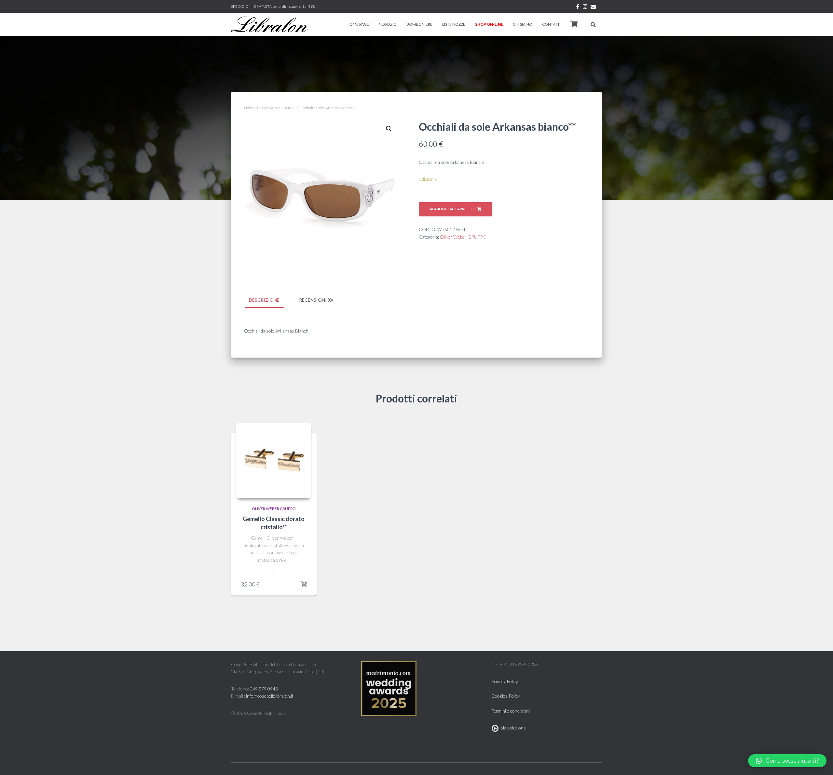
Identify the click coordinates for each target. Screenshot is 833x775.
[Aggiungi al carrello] (303, 584)
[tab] (269, 300)
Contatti (551, 24)
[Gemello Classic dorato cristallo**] (273, 460)
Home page (358, 24)
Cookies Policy (505, 696)
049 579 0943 (264, 688)
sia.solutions (512, 727)
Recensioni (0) (316, 300)
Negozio (388, 24)
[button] (787, 760)
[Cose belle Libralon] (269, 24)
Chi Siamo (522, 24)
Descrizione (264, 300)
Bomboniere (419, 24)
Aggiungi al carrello (452, 208)
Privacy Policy (504, 681)
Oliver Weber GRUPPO (277, 107)
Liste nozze (453, 24)
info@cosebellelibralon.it (270, 696)
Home (249, 107)
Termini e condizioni (510, 711)
